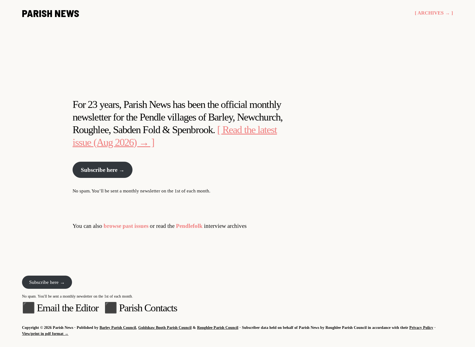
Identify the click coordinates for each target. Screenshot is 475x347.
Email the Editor (67, 308)
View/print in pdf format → (45, 334)
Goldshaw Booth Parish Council (165, 328)
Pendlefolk (189, 226)
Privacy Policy (421, 328)
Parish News (50, 13)
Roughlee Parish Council (217, 328)
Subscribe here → (103, 170)
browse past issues (126, 226)
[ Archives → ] (434, 13)
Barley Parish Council (118, 328)
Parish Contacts (148, 308)
